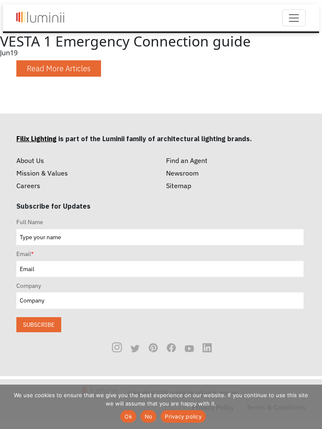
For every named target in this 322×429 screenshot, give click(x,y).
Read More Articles (59, 68)
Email (25, 254)
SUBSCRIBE (39, 324)
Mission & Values (42, 173)
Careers (28, 185)
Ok (128, 416)
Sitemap (178, 185)
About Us (30, 160)
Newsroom (182, 173)
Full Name (29, 222)
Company (28, 285)
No (149, 416)
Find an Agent (187, 160)
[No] (311, 407)
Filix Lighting (36, 138)
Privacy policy (183, 416)
